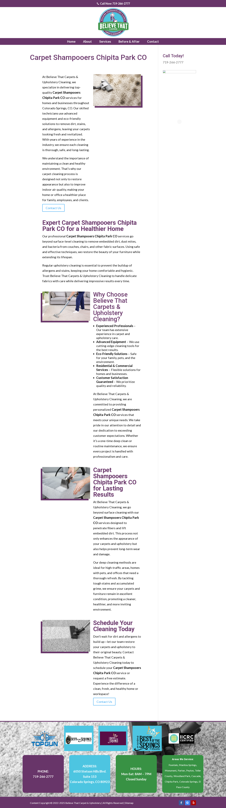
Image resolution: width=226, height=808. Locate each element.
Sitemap (129, 802)
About (87, 41)
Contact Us (53, 208)
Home (71, 41)
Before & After (129, 41)
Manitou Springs (187, 764)
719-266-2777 (173, 62)
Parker (181, 770)
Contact (153, 41)
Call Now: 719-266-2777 (115, 3)
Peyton (190, 770)
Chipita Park (171, 781)
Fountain (173, 764)
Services (105, 41)
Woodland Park (182, 776)
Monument (170, 770)
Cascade (195, 776)
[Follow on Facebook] (181, 802)
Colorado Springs (188, 781)
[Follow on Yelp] (193, 802)
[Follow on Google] (187, 802)
